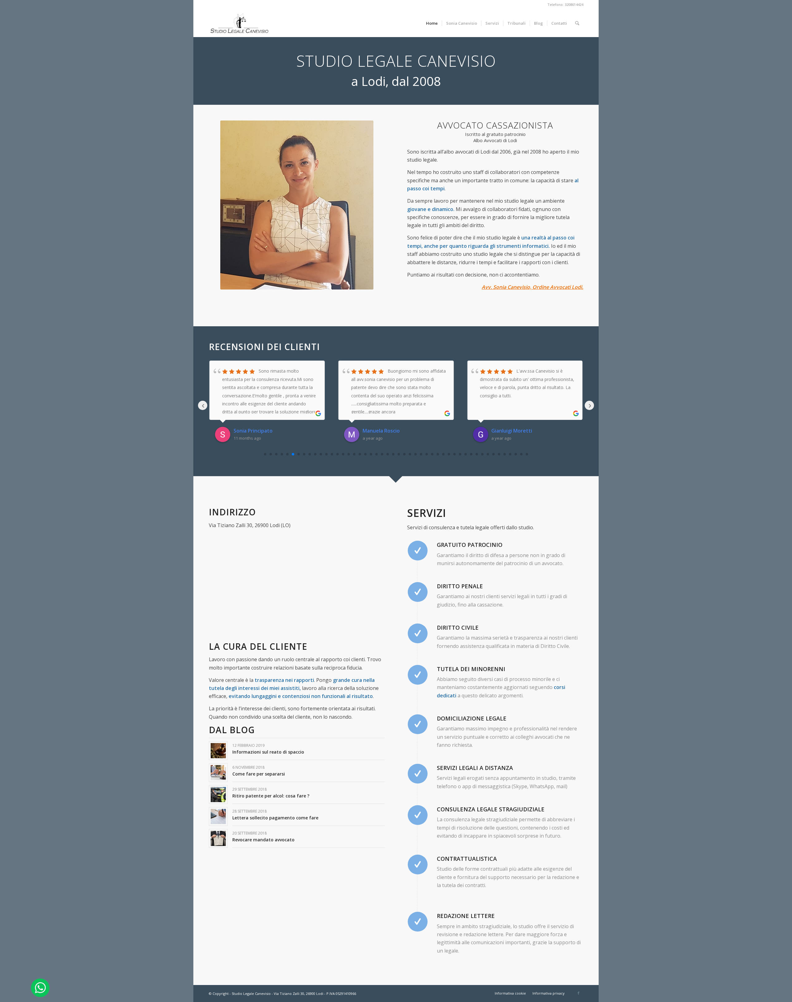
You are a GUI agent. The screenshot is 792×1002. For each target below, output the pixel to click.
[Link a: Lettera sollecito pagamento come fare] (218, 816)
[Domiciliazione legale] (418, 724)
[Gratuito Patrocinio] (418, 550)
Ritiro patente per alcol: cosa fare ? (270, 796)
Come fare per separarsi (258, 774)
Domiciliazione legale (471, 718)
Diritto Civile (458, 627)
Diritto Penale (460, 586)
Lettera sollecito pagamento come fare (275, 818)
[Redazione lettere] (418, 922)
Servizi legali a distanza (475, 768)
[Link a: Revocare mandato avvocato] (218, 838)
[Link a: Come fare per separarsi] (218, 772)
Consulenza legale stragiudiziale (490, 809)
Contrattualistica (467, 858)
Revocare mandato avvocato (263, 840)
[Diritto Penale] (418, 592)
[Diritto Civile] (418, 633)
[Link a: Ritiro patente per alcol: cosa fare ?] (218, 794)
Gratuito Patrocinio (469, 544)
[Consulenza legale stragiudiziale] (418, 815)
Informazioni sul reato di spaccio (268, 752)
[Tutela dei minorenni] (418, 675)
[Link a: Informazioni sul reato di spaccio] (218, 750)
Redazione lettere (466, 916)
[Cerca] (577, 23)
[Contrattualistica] (418, 864)
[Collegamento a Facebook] (578, 993)
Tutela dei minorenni (471, 669)
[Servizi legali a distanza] (418, 774)
